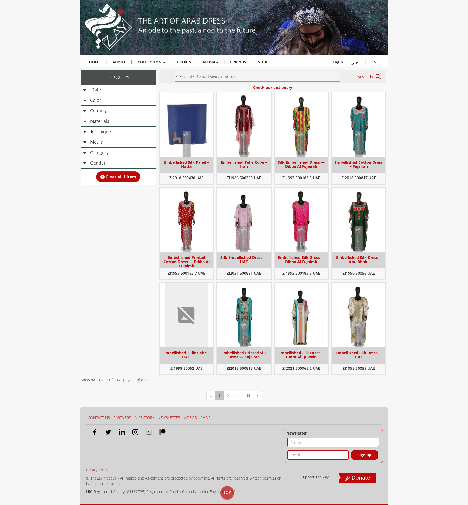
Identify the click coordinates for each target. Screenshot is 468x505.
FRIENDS (238, 62)
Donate (360, 477)
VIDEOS (190, 417)
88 (248, 395)
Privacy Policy (97, 469)
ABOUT (119, 62)
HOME (94, 62)
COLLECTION (150, 62)
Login (338, 62)
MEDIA (209, 62)
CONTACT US (99, 417)
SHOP (263, 62)
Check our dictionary (272, 87)
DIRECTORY (144, 417)
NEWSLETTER (169, 417)
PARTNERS (122, 417)
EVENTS (184, 62)
